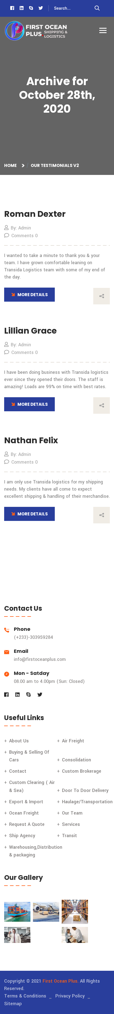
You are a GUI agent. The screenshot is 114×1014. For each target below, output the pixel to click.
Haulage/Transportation (87, 802)
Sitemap (13, 1004)
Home (11, 165)
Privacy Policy (70, 996)
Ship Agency (22, 835)
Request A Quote (27, 824)
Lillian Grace (30, 331)
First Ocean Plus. (61, 981)
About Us (19, 741)
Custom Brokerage (81, 771)
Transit (69, 835)
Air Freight (73, 741)
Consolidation (76, 760)
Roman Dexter (35, 214)
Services (71, 824)
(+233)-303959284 (33, 637)
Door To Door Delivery (85, 790)
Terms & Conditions (25, 996)
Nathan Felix (31, 440)
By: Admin (21, 228)
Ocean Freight (24, 813)
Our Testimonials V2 (55, 165)
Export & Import (26, 802)
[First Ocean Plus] (36, 31)
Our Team (72, 813)
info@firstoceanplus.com (40, 659)
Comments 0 (24, 235)
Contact (17, 771)
